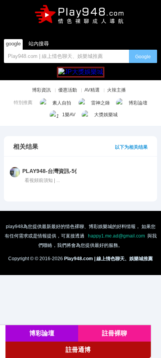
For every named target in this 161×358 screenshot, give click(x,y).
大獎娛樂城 (106, 114)
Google (143, 56)
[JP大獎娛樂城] (80, 68)
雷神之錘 (100, 103)
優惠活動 (67, 90)
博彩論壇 (138, 103)
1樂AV (68, 114)
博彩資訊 (41, 90)
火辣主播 (116, 90)
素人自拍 (61, 103)
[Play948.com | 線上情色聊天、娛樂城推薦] (80, 17)
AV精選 (92, 90)
